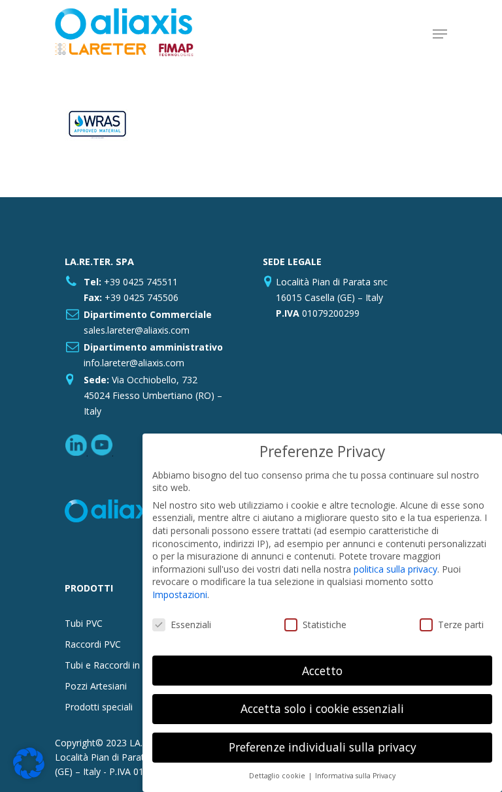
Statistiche (324, 624)
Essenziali (191, 624)
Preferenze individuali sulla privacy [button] (322, 747)
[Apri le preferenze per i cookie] (28, 775)
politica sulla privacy (395, 569)
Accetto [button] (322, 670)
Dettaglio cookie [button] (278, 775)
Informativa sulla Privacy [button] (355, 775)
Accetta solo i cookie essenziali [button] (322, 708)
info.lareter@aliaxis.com (134, 362)
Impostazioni (179, 594)
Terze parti (461, 624)
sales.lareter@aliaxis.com (137, 330)
